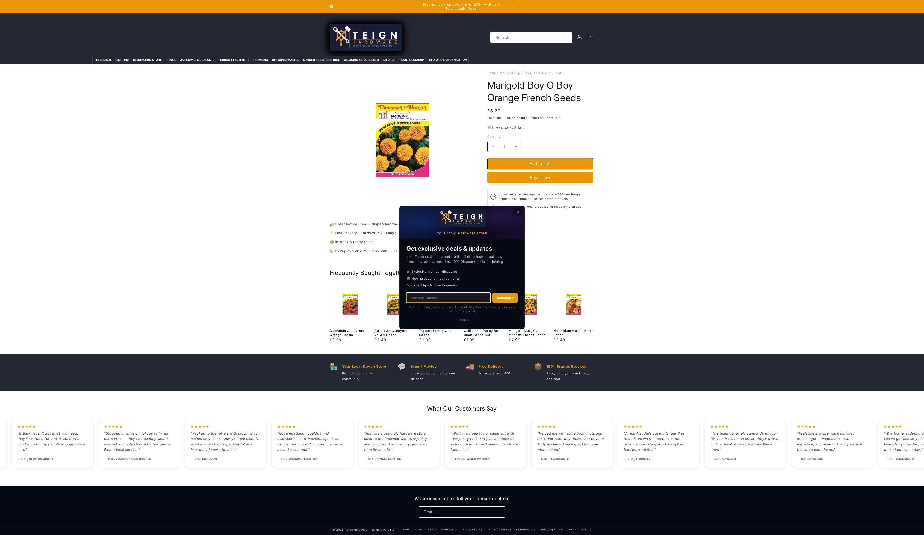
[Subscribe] (499, 512)
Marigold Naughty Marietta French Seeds (527, 333)
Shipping (518, 118)
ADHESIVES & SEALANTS (197, 60)
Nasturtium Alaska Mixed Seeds (573, 333)
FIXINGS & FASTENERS (234, 60)
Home (491, 73)
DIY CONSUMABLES (285, 60)
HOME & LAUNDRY (412, 60)
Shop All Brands (579, 529)
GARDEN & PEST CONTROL (321, 60)
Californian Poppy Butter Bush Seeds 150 (484, 333)
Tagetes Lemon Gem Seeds (435, 333)
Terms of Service (499, 529)
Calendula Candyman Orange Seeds (347, 333)
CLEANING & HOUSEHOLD (361, 60)
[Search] (566, 37)
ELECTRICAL (103, 60)
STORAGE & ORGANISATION (448, 60)
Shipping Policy (551, 529)
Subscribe (505, 298)
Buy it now (540, 177)
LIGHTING (122, 60)
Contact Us (450, 529)
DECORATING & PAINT (148, 60)
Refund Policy (525, 529)
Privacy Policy (473, 529)
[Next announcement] (513, 6)
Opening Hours (412, 529)
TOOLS (171, 60)
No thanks (462, 320)
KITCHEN (389, 60)
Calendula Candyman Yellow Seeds (391, 333)
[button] (590, 37)
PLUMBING (260, 60)
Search (432, 529)
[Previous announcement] (410, 6)
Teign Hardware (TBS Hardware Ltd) (370, 529)
